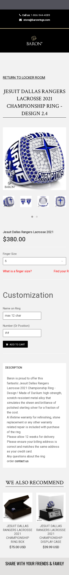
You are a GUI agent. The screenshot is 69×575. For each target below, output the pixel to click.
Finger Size (10, 254)
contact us (22, 461)
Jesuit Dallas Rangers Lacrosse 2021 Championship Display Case (51, 534)
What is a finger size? (17, 271)
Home (6, 60)
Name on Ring (12, 308)
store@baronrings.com (36, 19)
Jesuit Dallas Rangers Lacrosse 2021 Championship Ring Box (17, 534)
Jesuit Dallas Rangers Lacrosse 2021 (28, 232)
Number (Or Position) (16, 325)
